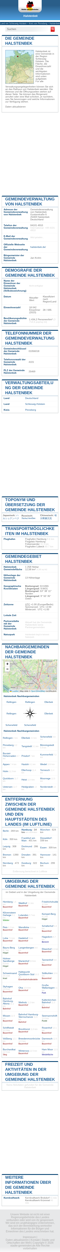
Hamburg (27, 829)
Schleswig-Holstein (35, 404)
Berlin (6, 831)
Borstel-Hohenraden (9, 754)
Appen (6, 764)
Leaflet (15, 690)
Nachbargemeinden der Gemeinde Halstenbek (27, 652)
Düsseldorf (46, 838)
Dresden (26, 855)
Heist (24, 779)
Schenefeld (11, 725)
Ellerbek (48, 702)
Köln (5, 839)
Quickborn (8, 778)
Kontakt (35, 1239)
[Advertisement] (30, 154)
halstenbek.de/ (38, 247)
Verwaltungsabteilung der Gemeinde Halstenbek (29, 387)
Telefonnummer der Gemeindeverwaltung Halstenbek (30, 338)
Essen (43, 847)
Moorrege (45, 778)
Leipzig (6, 846)
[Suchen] (53, 29)
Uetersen (7, 787)
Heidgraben (28, 787)
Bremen (7, 855)
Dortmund (27, 846)
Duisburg (26, 863)
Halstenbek (30, 16)
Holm (5, 771)
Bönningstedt (47, 745)
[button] (7, 664)
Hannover (45, 855)
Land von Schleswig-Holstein (13, 23)
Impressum (29, 1237)
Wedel (43, 764)
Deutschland (31, 398)
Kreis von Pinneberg (38, 23)
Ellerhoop (27, 770)
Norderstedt (46, 787)
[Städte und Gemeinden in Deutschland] (30, 6)
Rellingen (11, 702)
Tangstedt (27, 746)
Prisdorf (26, 756)
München (45, 829)
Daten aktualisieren (15, 106)
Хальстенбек (28, 518)
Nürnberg (8, 863)
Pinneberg (30, 410)
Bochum (44, 863)
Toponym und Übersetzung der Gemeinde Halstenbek (30, 504)
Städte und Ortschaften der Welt (30, 1241)
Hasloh (25, 764)
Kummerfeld (46, 754)
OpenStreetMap (38, 690)
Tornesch (45, 770)
